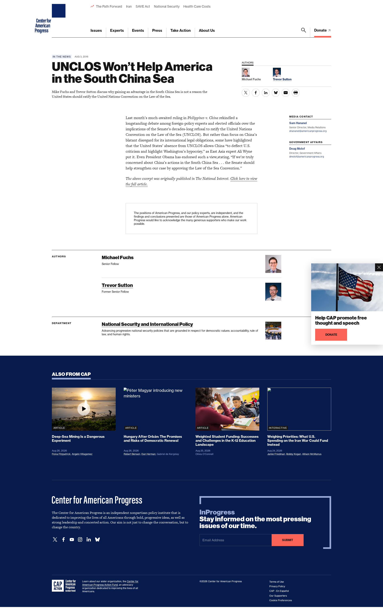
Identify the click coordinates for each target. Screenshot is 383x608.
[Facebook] (63, 539)
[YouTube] (72, 539)
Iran (129, 6)
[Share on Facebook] (256, 93)
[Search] (303, 33)
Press (157, 30)
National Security (166, 6)
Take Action (180, 30)
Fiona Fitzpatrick (61, 454)
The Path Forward (109, 6)
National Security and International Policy (147, 324)
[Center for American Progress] (59, 19)
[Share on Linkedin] (266, 93)
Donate (321, 30)
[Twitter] (55, 539)
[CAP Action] (65, 586)
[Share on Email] (286, 93)
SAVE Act (143, 6)
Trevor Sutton (117, 285)
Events (138, 30)
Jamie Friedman (276, 454)
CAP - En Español (279, 590)
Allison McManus (311, 454)
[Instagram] (80, 539)
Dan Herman (148, 454)
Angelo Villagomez (82, 454)
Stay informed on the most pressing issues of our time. (255, 519)
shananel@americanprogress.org (308, 130)
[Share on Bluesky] (276, 93)
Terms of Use (276, 581)
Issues (96, 30)
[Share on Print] (296, 93)
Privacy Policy (277, 586)
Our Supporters (278, 595)
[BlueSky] (97, 539)
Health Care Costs (196, 6)
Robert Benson (132, 454)
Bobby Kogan (293, 454)
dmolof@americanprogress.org (306, 156)
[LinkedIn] (88, 539)
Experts (117, 30)
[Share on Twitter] (246, 93)
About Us (207, 30)
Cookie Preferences (280, 600)
